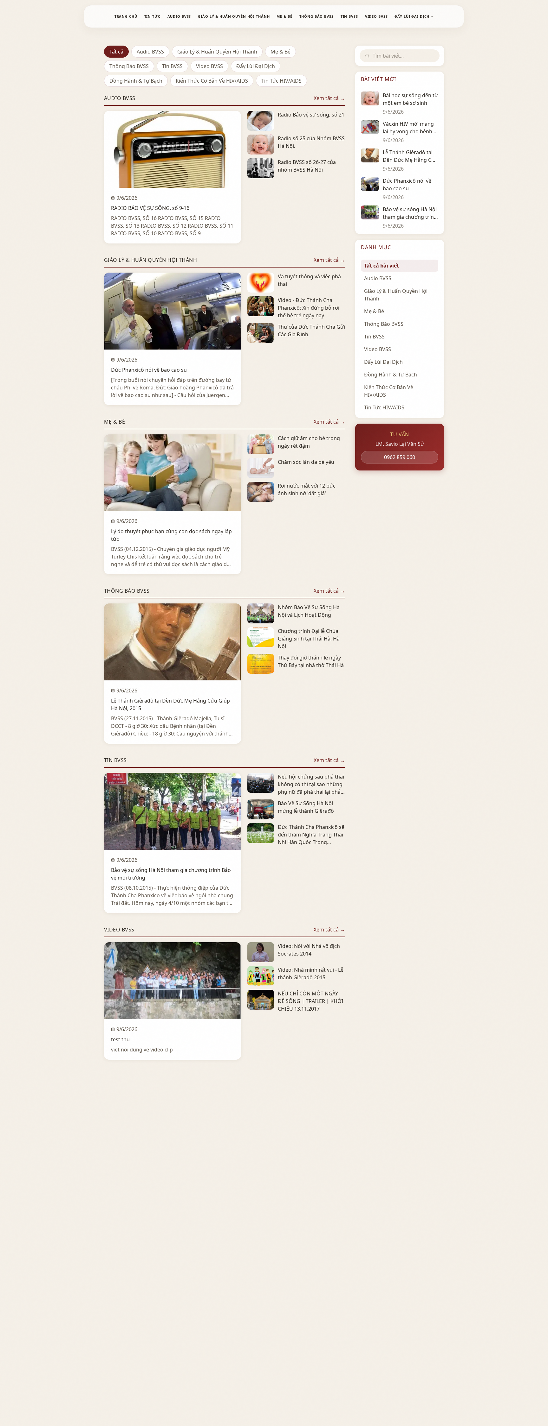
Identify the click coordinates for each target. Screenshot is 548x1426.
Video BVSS (209, 66)
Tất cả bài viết (381, 265)
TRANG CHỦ (125, 16)
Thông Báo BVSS (129, 66)
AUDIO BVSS (179, 16)
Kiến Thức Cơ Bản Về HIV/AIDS (212, 80)
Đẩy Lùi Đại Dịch (255, 66)
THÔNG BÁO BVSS (316, 16)
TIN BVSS (349, 16)
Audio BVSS (150, 51)
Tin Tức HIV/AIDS (281, 80)
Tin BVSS (172, 66)
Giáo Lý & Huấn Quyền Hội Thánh (217, 51)
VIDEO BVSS (376, 16)
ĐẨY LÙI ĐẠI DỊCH (412, 16)
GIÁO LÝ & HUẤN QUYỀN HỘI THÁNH (234, 16)
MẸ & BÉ (284, 16)
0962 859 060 (399, 457)
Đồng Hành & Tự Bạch (135, 80)
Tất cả (116, 51)
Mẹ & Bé (280, 51)
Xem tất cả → (329, 98)
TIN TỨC (152, 16)
